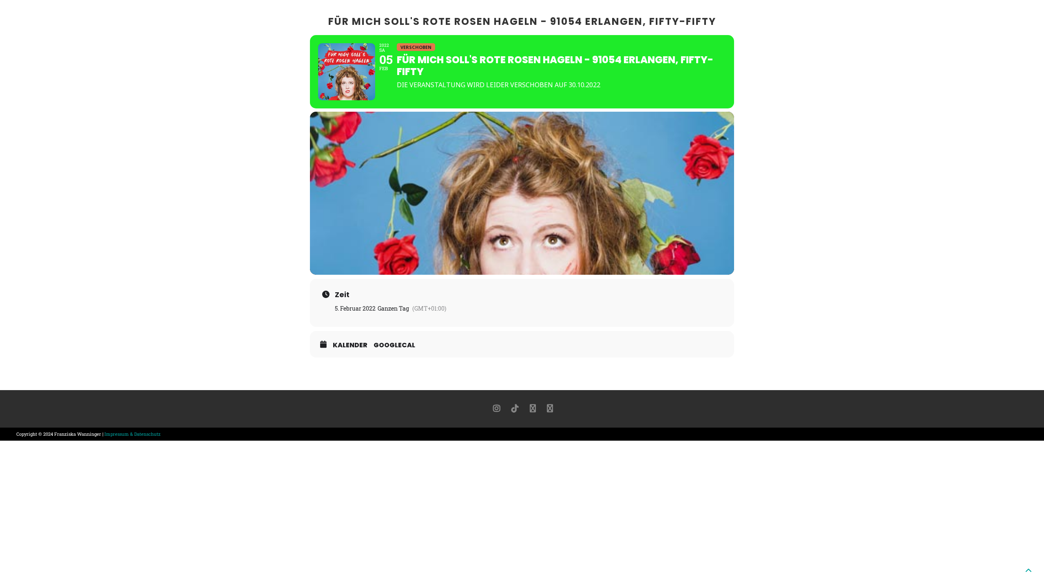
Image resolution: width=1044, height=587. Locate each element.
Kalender (350, 345)
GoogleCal (394, 345)
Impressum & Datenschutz (132, 434)
